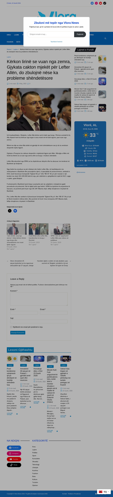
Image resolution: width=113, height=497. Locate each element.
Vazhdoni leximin (56, 42)
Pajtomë (80, 34)
